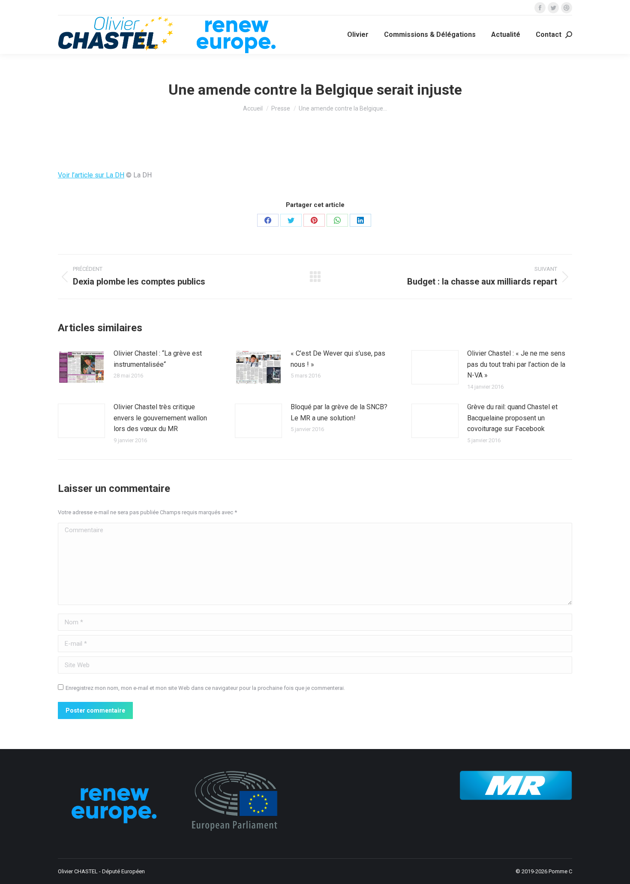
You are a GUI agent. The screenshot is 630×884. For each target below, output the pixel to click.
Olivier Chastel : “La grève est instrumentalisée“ (158, 359)
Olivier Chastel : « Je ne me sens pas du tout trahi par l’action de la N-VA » (516, 364)
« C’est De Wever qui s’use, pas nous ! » (338, 359)
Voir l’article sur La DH (91, 175)
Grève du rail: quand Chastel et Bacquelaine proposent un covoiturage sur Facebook (512, 418)
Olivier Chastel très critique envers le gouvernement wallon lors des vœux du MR (160, 418)
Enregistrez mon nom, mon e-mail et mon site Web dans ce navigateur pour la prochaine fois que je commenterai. (205, 688)
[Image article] (81, 367)
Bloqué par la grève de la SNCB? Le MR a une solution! (339, 412)
